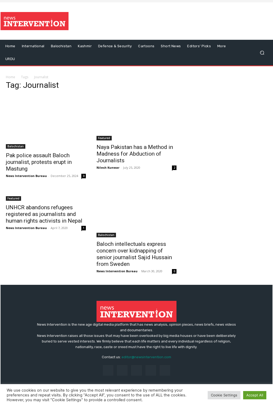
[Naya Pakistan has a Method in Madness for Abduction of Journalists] (136, 117)
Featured (104, 138)
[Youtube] (165, 370)
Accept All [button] (254, 395)
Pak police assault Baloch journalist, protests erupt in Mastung (39, 162)
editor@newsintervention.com (146, 357)
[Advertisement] (169, 21)
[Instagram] (122, 370)
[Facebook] (108, 370)
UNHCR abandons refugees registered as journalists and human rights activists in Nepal (44, 214)
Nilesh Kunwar (108, 167)
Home (10, 77)
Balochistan (15, 146)
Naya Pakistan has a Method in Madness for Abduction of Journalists (135, 154)
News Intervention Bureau (26, 176)
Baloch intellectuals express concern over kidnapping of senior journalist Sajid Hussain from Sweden (134, 254)
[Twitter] (151, 370)
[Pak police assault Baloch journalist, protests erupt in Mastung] (46, 122)
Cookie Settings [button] (224, 395)
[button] (262, 52)
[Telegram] (136, 370)
